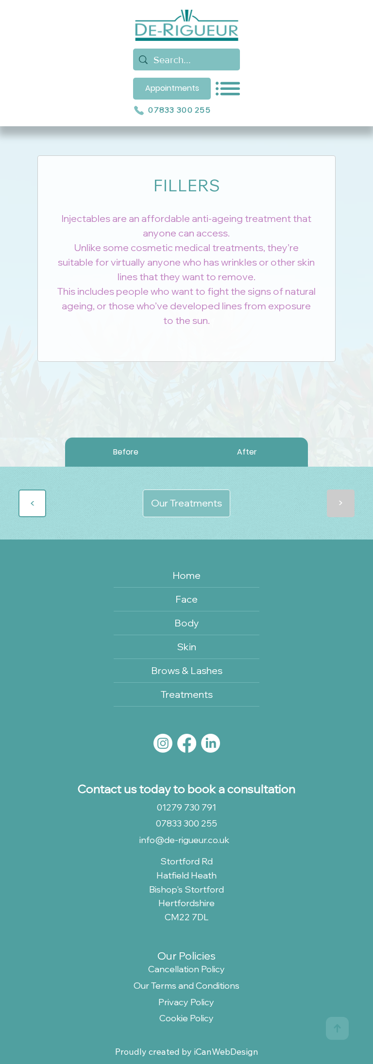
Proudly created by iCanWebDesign (186, 1051)
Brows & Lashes (186, 670)
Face (186, 599)
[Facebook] (186, 743)
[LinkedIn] (210, 743)
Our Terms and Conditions (186, 985)
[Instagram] (162, 743)
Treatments (187, 694)
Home (186, 575)
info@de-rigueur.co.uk (184, 839)
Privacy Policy (186, 1002)
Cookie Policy (186, 1018)
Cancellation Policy (186, 969)
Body (186, 623)
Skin (186, 647)
